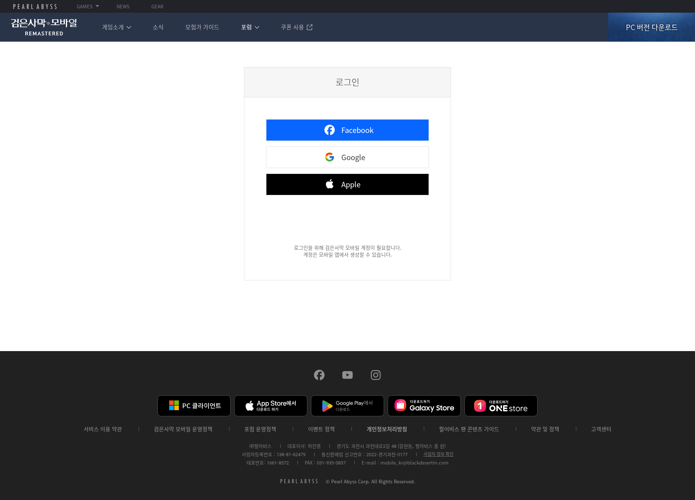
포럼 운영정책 (260, 429)
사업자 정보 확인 (439, 454)
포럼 (246, 26)
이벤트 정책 (321, 429)
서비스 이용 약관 (103, 429)
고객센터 (601, 429)
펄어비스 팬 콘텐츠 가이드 (469, 429)
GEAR (157, 6)
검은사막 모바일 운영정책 (183, 429)
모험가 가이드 (202, 26)
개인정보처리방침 (387, 429)
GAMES (85, 6)
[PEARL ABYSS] (35, 6)
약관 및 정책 (545, 429)
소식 (158, 26)
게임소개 (113, 26)
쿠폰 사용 (292, 26)
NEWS (123, 6)
